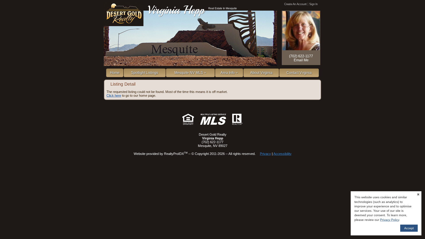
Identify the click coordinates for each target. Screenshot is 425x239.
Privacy (265, 154)
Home (115, 73)
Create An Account (295, 4)
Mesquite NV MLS (189, 73)
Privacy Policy (389, 220)
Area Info (228, 73)
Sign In (313, 4)
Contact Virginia (299, 73)
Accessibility (282, 154)
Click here (113, 95)
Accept (409, 228)
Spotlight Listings (144, 73)
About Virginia (261, 73)
